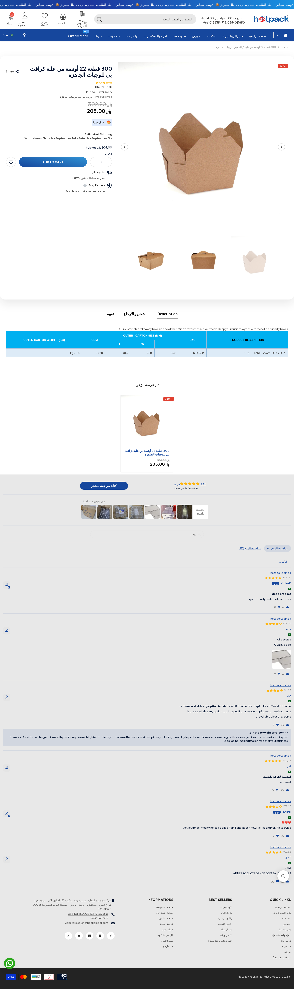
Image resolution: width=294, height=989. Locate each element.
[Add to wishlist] (11, 162)
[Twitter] (68, 936)
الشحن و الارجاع (135, 313)
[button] (185, 19)
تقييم (110, 313)
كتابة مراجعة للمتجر (104, 485)
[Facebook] (111, 936)
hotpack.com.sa (280, 572)
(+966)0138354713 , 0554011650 (88, 913)
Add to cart (53, 162)
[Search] (145, 19)
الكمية (108, 154)
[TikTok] (89, 936)
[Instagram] (100, 936)
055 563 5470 (99, 918)
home (284, 47)
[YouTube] (79, 936)
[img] (190, 483)
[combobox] (150, 19)
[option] (203, 147)
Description (167, 313)
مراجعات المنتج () (250, 548)
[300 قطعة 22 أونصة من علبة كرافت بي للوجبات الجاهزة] (147, 421)
